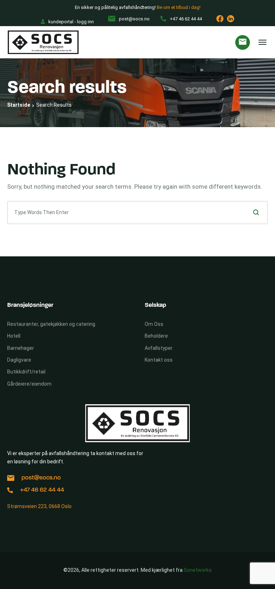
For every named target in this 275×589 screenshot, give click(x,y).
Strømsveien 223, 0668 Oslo (39, 506)
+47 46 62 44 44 (42, 490)
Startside (18, 105)
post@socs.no (41, 478)
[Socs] (43, 42)
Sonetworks (198, 570)
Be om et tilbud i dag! (179, 7)
